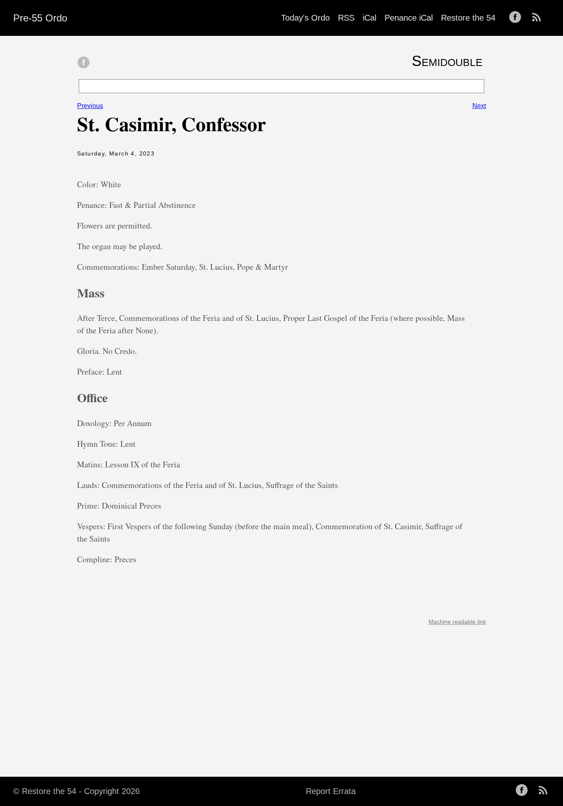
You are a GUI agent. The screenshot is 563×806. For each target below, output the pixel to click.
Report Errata (331, 791)
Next (479, 105)
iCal (369, 17)
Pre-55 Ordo (40, 18)
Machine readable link (457, 621)
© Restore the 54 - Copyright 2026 (76, 791)
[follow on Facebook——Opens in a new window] (518, 17)
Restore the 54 (468, 17)
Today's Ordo (305, 17)
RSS (346, 17)
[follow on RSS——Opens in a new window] (539, 17)
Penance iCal (409, 17)
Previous (90, 105)
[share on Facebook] (83, 63)
